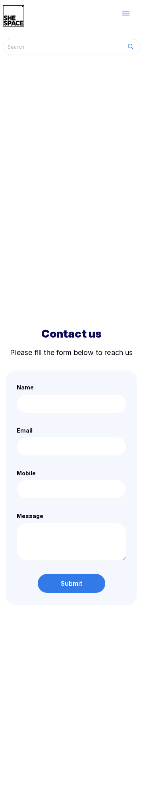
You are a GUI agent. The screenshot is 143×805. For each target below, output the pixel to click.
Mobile (26, 473)
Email (25, 430)
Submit (72, 583)
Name (25, 387)
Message (30, 516)
